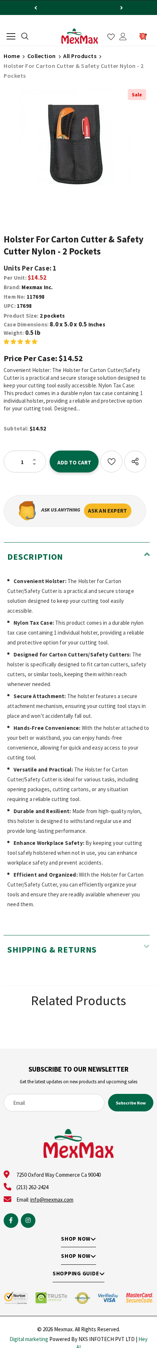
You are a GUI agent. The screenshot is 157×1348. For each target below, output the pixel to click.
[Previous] (35, 7)
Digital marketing (28, 1339)
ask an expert (107, 510)
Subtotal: (16, 428)
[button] (20, 341)
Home (12, 56)
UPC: (10, 305)
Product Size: (21, 315)
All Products (79, 56)
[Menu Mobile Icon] (11, 36)
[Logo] (79, 36)
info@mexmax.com (51, 1199)
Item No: (15, 296)
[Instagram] (28, 1220)
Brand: (12, 287)
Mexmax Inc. (37, 287)
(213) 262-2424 (32, 1187)
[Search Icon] (24, 36)
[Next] (121, 7)
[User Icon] (123, 36)
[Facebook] (11, 1220)
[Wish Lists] (111, 461)
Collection (41, 56)
